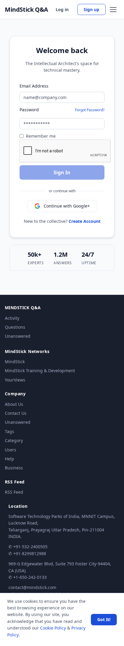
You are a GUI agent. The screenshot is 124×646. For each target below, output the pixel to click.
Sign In (62, 172)
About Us (14, 404)
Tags (9, 431)
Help (9, 459)
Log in (62, 9)
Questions (15, 327)
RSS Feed (14, 492)
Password (29, 109)
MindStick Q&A (26, 10)
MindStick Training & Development (40, 370)
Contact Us (15, 413)
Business (14, 468)
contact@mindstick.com (32, 587)
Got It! (103, 619)
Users (10, 450)
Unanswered (17, 336)
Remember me (41, 136)
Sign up (91, 9)
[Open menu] (113, 10)
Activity (12, 318)
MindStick (15, 361)
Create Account (85, 221)
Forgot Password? (89, 109)
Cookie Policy (53, 628)
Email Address (34, 86)
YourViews (15, 380)
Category (14, 440)
